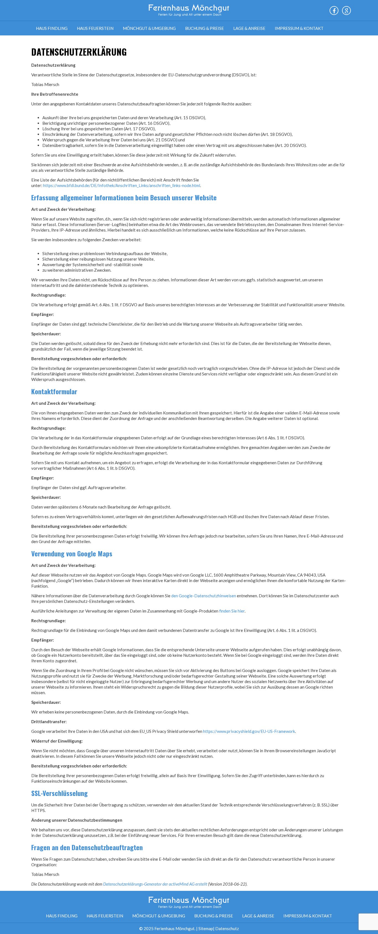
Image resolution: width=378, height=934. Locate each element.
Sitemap (205, 928)
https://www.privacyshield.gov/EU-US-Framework (249, 731)
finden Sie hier (231, 610)
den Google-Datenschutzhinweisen (203, 595)
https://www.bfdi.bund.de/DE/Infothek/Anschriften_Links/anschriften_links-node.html (121, 185)
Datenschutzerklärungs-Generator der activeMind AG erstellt (155, 883)
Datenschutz (227, 928)
